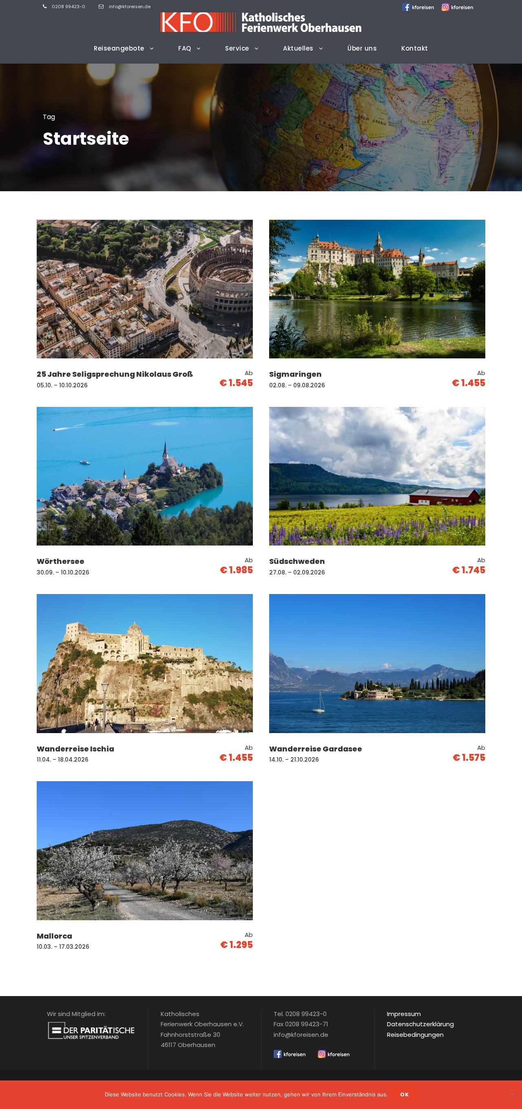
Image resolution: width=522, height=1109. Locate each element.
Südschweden (297, 561)
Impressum (404, 1014)
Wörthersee (60, 561)
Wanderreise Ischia (75, 749)
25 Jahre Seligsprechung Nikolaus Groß (115, 374)
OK (404, 1094)
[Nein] (512, 1095)
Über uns (362, 48)
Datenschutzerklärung (420, 1024)
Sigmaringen (295, 374)
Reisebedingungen (415, 1034)
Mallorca (54, 936)
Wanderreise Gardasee (315, 749)
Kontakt (414, 48)
